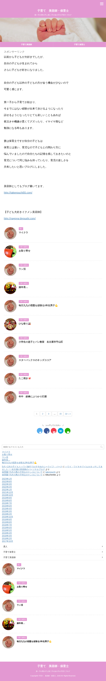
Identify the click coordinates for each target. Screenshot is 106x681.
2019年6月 (7, 506)
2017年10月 (7, 541)
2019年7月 (7, 503)
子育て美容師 (26, 44)
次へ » (68, 414)
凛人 (5, 546)
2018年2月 (7, 538)
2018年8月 (7, 522)
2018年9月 (7, 519)
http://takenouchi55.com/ (18, 192)
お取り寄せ (24, 250)
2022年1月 (7, 490)
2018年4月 (7, 533)
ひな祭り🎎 (25, 323)
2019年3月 (7, 511)
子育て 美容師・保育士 (53, 10)
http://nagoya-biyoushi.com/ (20, 218)
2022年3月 (7, 484)
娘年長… (23, 287)
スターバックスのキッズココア (35, 360)
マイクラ (23, 232)
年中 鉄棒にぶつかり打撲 (33, 396)
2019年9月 (7, 498)
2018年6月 (7, 528)
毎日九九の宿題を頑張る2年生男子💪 (38, 305)
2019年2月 (7, 514)
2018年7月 (7, 525)
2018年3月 (7, 536)
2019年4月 (7, 509)
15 (60, 414)
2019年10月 (7, 495)
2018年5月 (7, 530)
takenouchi (51, 472)
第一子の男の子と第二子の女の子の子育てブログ (53, 671)
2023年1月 (7, 479)
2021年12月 (7, 492)
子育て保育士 (9, 552)
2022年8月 (7, 481)
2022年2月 (7, 487)
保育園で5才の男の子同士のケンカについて (22, 472)
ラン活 (22, 269)
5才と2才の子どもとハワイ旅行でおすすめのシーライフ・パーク (32, 467)
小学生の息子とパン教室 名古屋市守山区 (41, 342)
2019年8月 (7, 500)
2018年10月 (7, 517)
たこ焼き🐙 (25, 378)
